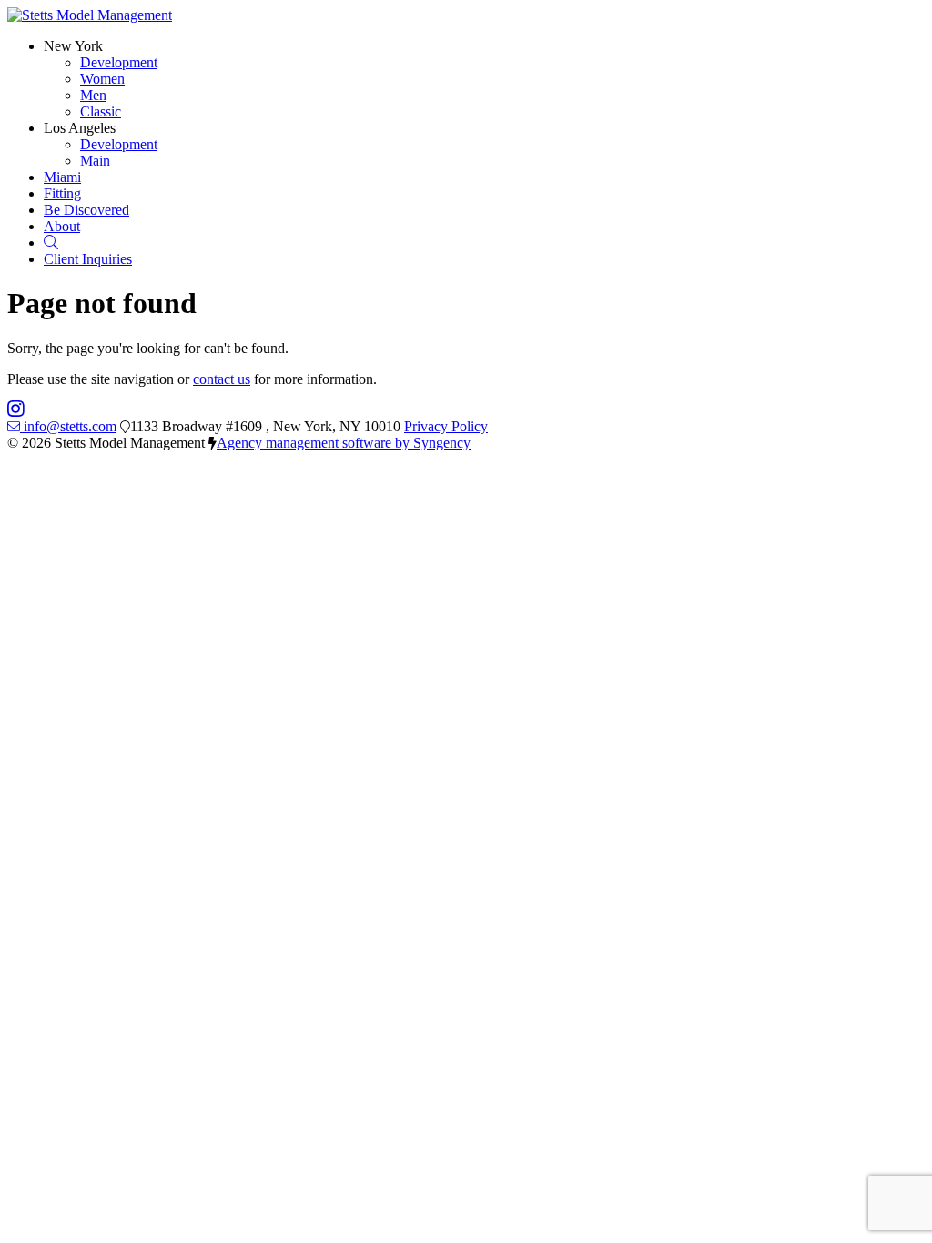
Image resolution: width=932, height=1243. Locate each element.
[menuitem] (118, 62)
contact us (221, 379)
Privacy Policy (446, 426)
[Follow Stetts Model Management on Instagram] (16, 410)
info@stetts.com (70, 426)
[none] (73, 46)
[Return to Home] (89, 15)
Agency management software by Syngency (344, 442)
